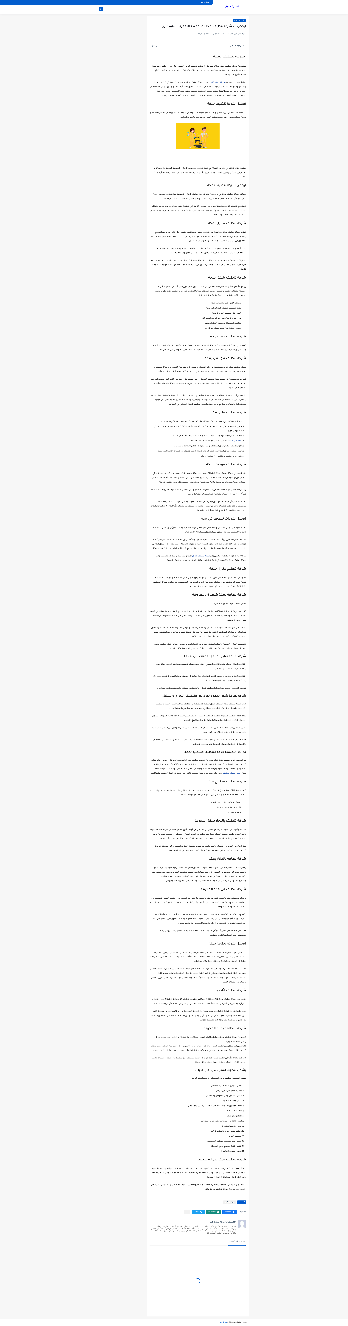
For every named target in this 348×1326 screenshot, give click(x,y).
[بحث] (101, 9)
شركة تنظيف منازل (201, 556)
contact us (205, 2)
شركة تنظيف (239, 21)
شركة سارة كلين (217, 83)
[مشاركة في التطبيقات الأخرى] (187, 1212)
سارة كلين (232, 6)
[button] (229, 1212)
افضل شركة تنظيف (232, 773)
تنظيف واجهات (235, 441)
